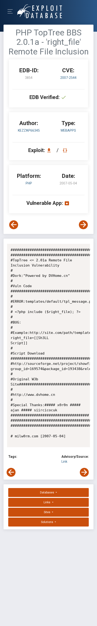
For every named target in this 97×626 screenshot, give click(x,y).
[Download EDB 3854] (50, 150)
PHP (29, 183)
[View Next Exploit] (83, 224)
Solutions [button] (47, 522)
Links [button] (47, 502)
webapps (68, 130)
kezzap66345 (29, 130)
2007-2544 (68, 78)
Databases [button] (47, 492)
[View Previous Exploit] (13, 224)
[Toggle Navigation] (11, 11)
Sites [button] (47, 512)
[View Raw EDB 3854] (65, 150)
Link (64, 461)
